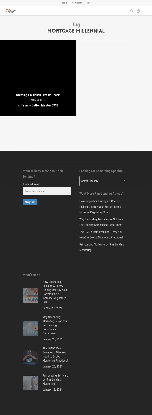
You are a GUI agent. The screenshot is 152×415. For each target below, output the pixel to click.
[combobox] (103, 181)
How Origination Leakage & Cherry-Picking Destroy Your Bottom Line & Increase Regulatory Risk (100, 206)
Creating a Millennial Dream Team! (38, 95)
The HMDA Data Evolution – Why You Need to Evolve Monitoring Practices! (101, 234)
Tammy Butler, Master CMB (39, 105)
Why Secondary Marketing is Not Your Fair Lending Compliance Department (101, 222)
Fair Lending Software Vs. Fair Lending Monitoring (101, 247)
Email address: (31, 184)
